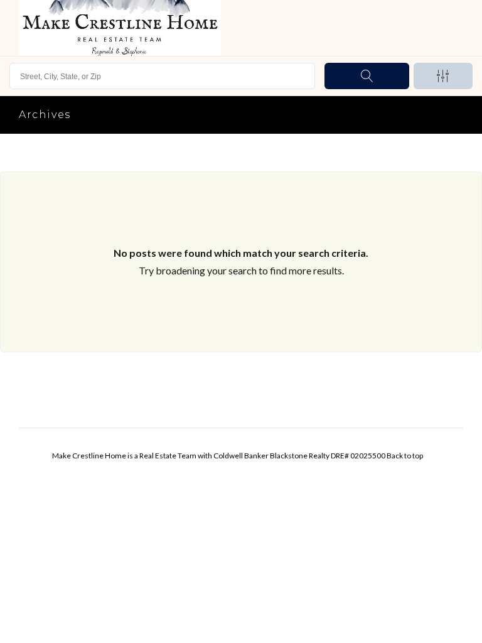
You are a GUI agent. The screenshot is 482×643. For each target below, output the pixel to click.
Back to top (405, 455)
